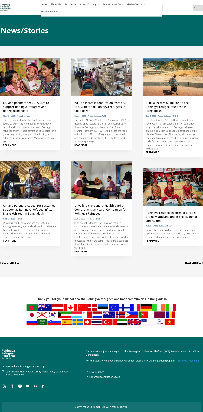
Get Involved (48, 11)
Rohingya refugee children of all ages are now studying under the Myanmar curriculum (171, 217)
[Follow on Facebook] (12, 386)
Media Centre (134, 4)
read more (9, 145)
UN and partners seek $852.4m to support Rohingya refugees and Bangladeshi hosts (26, 107)
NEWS (19, 219)
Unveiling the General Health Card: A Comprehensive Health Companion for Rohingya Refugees (100, 209)
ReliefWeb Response (187, 360)
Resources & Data (113, 4)
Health (90, 219)
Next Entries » (194, 263)
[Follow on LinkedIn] (43, 386)
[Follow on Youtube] (27, 386)
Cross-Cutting (88, 4)
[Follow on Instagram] (20, 386)
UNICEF (168, 226)
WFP (104, 116)
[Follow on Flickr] (35, 386)
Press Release (23, 116)
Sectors (69, 4)
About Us (56, 4)
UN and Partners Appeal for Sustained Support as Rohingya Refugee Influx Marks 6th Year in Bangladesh (29, 209)
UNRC (175, 116)
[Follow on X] (5, 386)
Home (44, 4)
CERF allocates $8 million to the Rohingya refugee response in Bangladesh (167, 107)
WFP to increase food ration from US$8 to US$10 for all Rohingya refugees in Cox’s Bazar (101, 107)
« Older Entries (9, 263)
